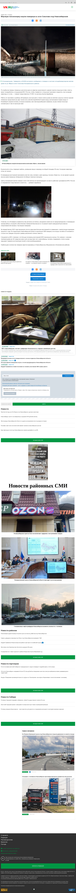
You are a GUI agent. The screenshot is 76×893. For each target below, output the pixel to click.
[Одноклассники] (37, 21)
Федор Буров (14, 25)
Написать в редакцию (38, 866)
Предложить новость (38, 278)
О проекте (4, 835)
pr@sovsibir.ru (21, 878)
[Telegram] (41, 21)
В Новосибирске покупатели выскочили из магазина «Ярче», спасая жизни (23, 163)
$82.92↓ (15, 2)
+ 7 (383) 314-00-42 (13, 877)
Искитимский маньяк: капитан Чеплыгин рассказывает (16, 383)
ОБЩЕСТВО (12, 346)
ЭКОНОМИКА (25, 814)
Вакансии (4, 842)
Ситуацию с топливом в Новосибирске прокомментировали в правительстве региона (47, 776)
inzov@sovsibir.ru (34, 877)
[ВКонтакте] (33, 21)
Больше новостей (38, 440)
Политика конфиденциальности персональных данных (12, 885)
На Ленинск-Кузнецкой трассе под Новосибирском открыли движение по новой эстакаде (48, 734)
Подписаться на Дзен (10, 393)
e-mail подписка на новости (11, 848)
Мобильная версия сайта (8, 853)
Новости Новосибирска (38, 274)
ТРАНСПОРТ (25, 771)
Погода (3, 844)
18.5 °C (10, 2)
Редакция (4, 837)
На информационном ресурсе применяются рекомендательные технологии (17, 881)
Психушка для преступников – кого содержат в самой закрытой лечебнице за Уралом (24, 385)
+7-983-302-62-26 (33, 878)
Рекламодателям (7, 840)
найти (43, 404)
